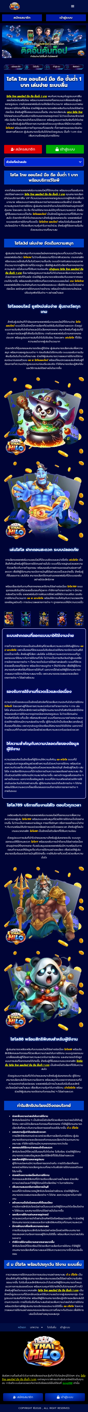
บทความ (34, 1327)
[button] (72, 6)
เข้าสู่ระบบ (65, 1327)
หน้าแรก (22, 1327)
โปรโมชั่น (51, 1327)
